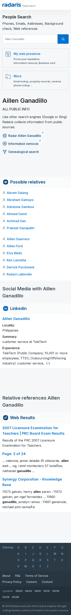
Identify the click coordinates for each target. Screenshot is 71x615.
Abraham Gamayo (20, 200)
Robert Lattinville (19, 274)
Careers (31, 581)
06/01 (38, 591)
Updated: (7, 591)
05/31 (46, 591)
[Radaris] (11, 5)
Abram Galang (17, 193)
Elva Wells (14, 253)
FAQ (17, 575)
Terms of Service (36, 575)
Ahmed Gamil (17, 214)
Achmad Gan (16, 221)
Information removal (23, 144)
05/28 (15, 597)
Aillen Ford (15, 246)
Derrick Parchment (20, 267)
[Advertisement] (35, 168)
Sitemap (8, 547)
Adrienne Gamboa (20, 207)
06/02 (28, 591)
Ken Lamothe (16, 260)
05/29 (5, 597)
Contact (47, 581)
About (6, 575)
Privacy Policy (11, 581)
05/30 (55, 591)
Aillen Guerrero (18, 239)
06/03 (19, 591)
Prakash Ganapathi (20, 228)
